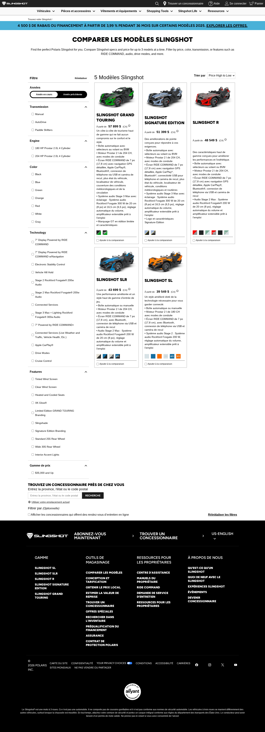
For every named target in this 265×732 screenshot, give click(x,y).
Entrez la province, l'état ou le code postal (58, 489)
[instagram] (209, 665)
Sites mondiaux (60, 667)
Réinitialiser (81, 78)
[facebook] (196, 665)
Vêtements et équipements (119, 11)
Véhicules (43, 11)
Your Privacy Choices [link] (111, 663)
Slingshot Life (187, 11)
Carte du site (59, 663)
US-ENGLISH (222, 533)
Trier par (199, 75)
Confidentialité (82, 663)
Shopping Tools (158, 11)
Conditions (144, 663)
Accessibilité (164, 663)
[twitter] (222, 665)
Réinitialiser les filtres (222, 514)
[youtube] (235, 665)
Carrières (183, 663)
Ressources (216, 11)
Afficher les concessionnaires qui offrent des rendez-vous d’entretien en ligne (79, 514)
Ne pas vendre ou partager (92, 667)
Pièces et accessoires (76, 11)
